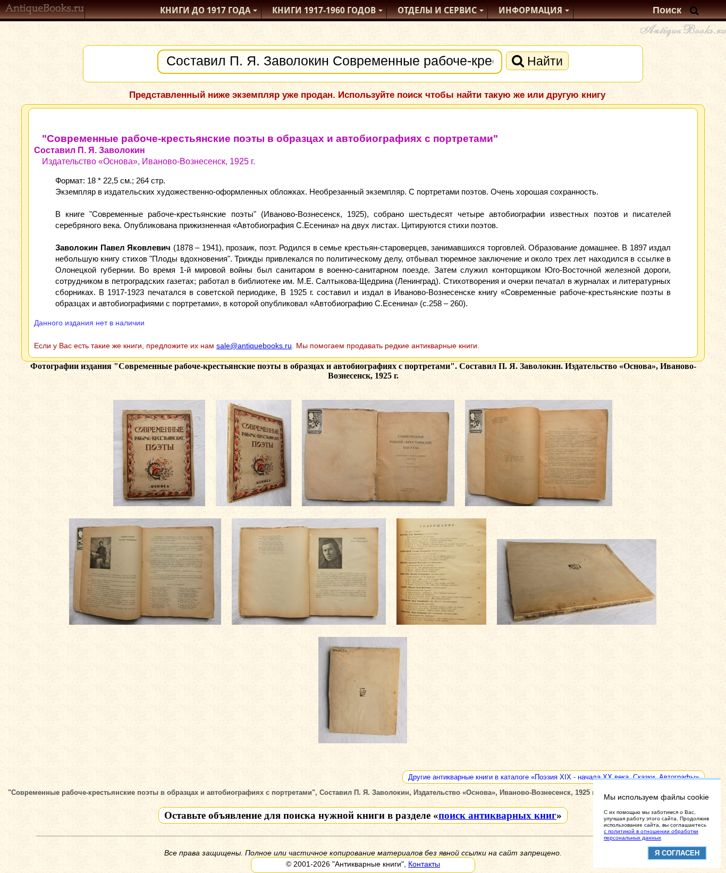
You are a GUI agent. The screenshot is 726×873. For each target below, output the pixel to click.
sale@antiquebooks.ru (254, 345)
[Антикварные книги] (45, 10)
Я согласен (677, 853)
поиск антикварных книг (497, 815)
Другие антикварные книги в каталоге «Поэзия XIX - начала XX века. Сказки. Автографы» (553, 777)
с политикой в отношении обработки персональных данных (651, 834)
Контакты (424, 864)
